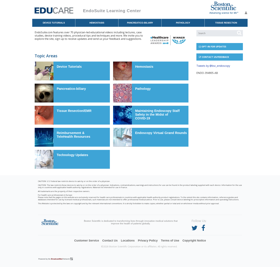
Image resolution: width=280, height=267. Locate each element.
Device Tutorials (54, 22)
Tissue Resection (226, 22)
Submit (239, 33)
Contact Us (110, 240)
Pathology (183, 22)
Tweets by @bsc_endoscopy (213, 66)
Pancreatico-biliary (140, 22)
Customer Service (86, 240)
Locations (128, 240)
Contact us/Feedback (215, 56)
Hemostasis (96, 22)
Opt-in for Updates (213, 46)
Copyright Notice (194, 240)
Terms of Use (170, 240)
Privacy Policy (148, 240)
